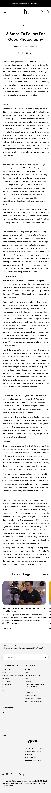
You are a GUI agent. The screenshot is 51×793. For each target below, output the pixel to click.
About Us (28, 670)
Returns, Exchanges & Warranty (13, 676)
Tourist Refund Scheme (33, 698)
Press (27, 678)
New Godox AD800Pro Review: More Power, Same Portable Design (23, 609)
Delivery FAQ (6, 673)
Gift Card (5, 687)
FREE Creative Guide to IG (34, 701)
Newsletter (29, 690)
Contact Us (6, 670)
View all (46, 574)
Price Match (6, 684)
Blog (26, 673)
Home (25, 26)
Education (5, 678)
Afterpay (5, 690)
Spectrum (5, 712)
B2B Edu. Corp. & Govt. (32, 676)
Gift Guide (6, 681)
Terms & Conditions (31, 695)
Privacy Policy (29, 693)
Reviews (28, 681)
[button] (47, 11)
